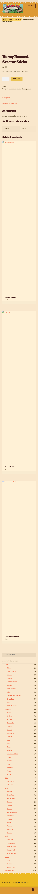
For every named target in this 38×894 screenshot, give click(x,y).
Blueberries (10, 723)
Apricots (9, 716)
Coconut (9, 730)
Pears (8, 764)
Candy (6, 665)
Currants (9, 737)
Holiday (9, 678)
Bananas (9, 719)
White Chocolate (12, 706)
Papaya (9, 757)
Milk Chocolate (11, 689)
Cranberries (10, 733)
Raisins (9, 774)
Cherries (9, 726)
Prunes (9, 771)
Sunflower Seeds (12, 853)
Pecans (9, 823)
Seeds (6, 836)
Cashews (9, 802)
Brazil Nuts (10, 795)
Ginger (9, 747)
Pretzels (9, 864)
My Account (6, 890)
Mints (8, 692)
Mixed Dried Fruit (12, 754)
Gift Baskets (10, 781)
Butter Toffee (11, 798)
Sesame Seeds (11, 850)
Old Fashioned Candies (14, 695)
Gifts (6, 778)
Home (4, 19)
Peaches (9, 761)
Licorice (9, 685)
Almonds (9, 792)
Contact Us (25, 882)
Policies (18, 882)
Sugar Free (10, 699)
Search (19, 890)
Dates (8, 740)
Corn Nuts (10, 805)
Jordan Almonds (12, 682)
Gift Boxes (10, 785)
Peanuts (9, 819)
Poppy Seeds (11, 843)
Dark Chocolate (11, 671)
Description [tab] (6, 97)
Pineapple (10, 768)
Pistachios (10, 829)
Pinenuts (9, 826)
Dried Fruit (8, 709)
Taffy (8, 702)
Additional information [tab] (9, 103)
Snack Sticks (18, 19)
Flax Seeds (10, 840)
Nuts (6, 788)
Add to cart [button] (32, 303)
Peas (8, 860)
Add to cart (16, 79)
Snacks (10, 19)
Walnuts (9, 833)
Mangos (9, 750)
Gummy (9, 675)
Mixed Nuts (10, 816)
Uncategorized (26, 89)
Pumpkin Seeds (11, 847)
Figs (8, 744)
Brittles (9, 668)
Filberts (9, 809)
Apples (9, 713)
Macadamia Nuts (12, 812)
